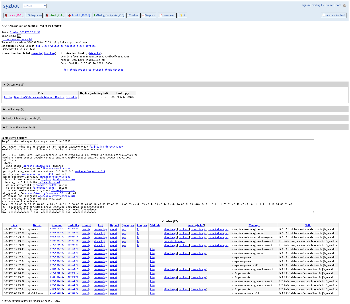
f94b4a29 (73, 229)
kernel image (198, 229)
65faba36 (73, 293)
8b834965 (73, 273)
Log (100, 225)
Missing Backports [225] (108, 15)
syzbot (11, 5)
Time (14, 225)
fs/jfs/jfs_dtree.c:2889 (106, 146)
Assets (192, 225)
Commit (57, 225)
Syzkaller (73, 225)
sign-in (306, 5)
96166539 (73, 233)
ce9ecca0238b (57, 241)
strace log (99, 233)
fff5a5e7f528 (57, 229)
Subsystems (34, 15)
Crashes (132, 15)
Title (308, 225)
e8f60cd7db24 (57, 233)
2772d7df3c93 (57, 245)
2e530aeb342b (57, 293)
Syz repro (128, 225)
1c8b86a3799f (57, 269)
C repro (142, 225)
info (152, 249)
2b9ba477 (73, 237)
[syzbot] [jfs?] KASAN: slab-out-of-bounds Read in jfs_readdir (40, 97)
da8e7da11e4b (57, 277)
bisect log (49, 53)
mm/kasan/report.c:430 (37, 174)
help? (200, 225)
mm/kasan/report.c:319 (90, 171)
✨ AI (182, 15)
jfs (19, 35)
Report (114, 225)
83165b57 (73, 269)
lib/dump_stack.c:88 (36, 165)
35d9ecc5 (73, 245)
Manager (254, 225)
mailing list (318, 5)
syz (124, 229)
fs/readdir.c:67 (49, 182)
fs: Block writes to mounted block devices (66, 45)
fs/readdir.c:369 (44, 185)
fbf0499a (73, 277)
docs (338, 5)
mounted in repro (218, 229)
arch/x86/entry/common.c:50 (44, 193)
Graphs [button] (147, 15)
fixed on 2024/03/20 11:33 (25, 32)
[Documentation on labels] (16, 39)
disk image (170, 229)
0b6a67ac (73, 241)
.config (86, 229)
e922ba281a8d (57, 237)
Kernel (37, 225)
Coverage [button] (166, 15)
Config (86, 225)
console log (100, 229)
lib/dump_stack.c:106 (55, 168)
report (113, 229)
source (330, 5)
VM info (155, 225)
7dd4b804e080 (57, 289)
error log (37, 53)
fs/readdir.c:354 (44, 187)
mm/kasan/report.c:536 (55, 176)
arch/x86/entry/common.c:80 (57, 196)
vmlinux (184, 229)
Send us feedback (334, 15)
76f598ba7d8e (57, 273)
